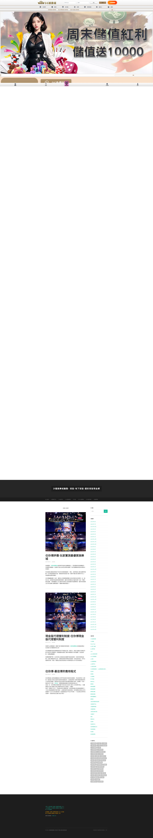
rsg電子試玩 (93, 745)
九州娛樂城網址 (94, 753)
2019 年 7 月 (93, 604)
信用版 (91, 674)
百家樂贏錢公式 (93, 726)
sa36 (91, 651)
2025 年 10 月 (93, 526)
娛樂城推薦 (92, 689)
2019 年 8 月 (93, 601)
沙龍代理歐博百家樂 (94, 701)
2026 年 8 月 (93, 521)
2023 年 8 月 (93, 549)
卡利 (46, 806)
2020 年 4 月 (93, 586)
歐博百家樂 (58, 806)
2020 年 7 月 (93, 579)
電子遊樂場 (101, 781)
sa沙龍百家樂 (88, 499)
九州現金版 (101, 753)
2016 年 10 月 (93, 629)
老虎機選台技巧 (94, 781)
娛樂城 (91, 684)
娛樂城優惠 (92, 686)
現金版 (56, 683)
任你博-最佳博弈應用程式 (60, 671)
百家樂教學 (97, 775)
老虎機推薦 (97, 779)
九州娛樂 (53, 808)
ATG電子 (99, 743)
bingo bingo (92, 643)
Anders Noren (101, 830)
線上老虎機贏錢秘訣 (95, 777)
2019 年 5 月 (93, 609)
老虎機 (91, 731)
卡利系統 (50, 806)
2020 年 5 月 (93, 584)
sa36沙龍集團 (81, 499)
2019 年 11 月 (93, 599)
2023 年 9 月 (93, 546)
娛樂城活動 (92, 691)
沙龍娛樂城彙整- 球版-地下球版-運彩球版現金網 (76, 489)
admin (53, 561)
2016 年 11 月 (93, 626)
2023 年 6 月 (93, 554)
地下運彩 (92, 679)
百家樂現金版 (103, 775)
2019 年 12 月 (93, 596)
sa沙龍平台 (61, 499)
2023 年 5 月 (93, 556)
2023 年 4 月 (93, 559)
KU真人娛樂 (93, 646)
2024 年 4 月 (93, 531)
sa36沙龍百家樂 (93, 654)
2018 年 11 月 (93, 611)
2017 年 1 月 (93, 621)
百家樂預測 (92, 729)
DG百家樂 (48, 808)
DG (63, 806)
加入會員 (47, 499)
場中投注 (92, 681)
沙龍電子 (92, 714)
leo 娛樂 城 (92, 648)
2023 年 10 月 (93, 544)
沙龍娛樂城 (96, 499)
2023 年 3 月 (93, 561)
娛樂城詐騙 (92, 694)
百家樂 (91, 721)
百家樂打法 (92, 724)
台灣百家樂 (99, 758)
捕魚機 (91, 699)
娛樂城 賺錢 (93, 764)
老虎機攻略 (92, 734)
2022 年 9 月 (93, 571)
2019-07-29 (47, 642)
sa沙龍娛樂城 (68, 499)
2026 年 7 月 (93, 524)
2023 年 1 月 (93, 566)
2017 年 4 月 (93, 614)
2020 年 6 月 (93, 581)
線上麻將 (102, 777)
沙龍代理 (92, 766)
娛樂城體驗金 (54, 565)
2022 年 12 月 (93, 569)
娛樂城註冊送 (93, 762)
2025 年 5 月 (93, 529)
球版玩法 (92, 719)
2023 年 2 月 (93, 564)
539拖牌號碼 (93, 638)
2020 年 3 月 (93, 589)
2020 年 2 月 (93, 591)
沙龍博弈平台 (53, 499)
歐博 (54, 806)
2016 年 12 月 (93, 624)
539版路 (92, 641)
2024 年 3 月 (93, 534)
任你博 (91, 671)
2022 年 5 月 (93, 574)
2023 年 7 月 (93, 551)
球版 (91, 716)
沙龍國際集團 (93, 706)
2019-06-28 (47, 674)
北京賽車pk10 (102, 756)
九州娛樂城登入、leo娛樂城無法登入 (98, 669)
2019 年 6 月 (93, 606)
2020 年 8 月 (93, 576)
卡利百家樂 (93, 758)
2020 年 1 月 (93, 594)
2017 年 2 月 (93, 619)
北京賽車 (92, 676)
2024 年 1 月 (93, 536)
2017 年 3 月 (93, 616)
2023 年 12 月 (93, 539)
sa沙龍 (74, 499)
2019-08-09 (47, 561)
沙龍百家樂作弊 (94, 773)
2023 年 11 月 (93, 541)
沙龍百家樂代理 (93, 711)
